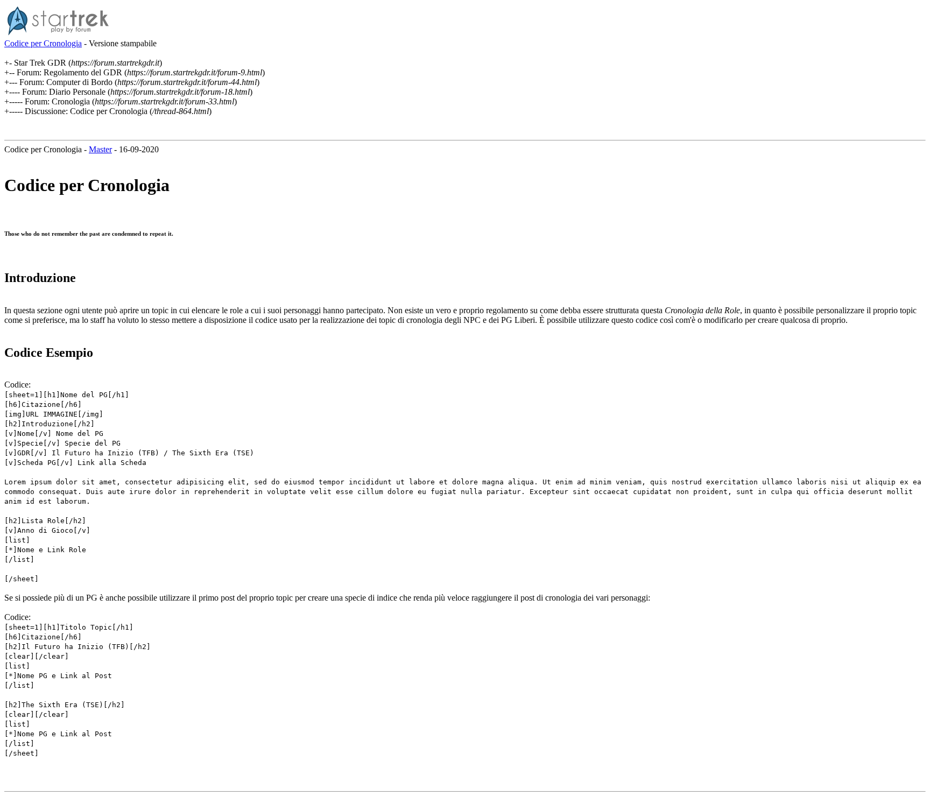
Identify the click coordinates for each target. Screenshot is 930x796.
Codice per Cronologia (43, 43)
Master (100, 149)
